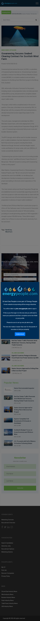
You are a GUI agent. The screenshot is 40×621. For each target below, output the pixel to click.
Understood (20, 334)
